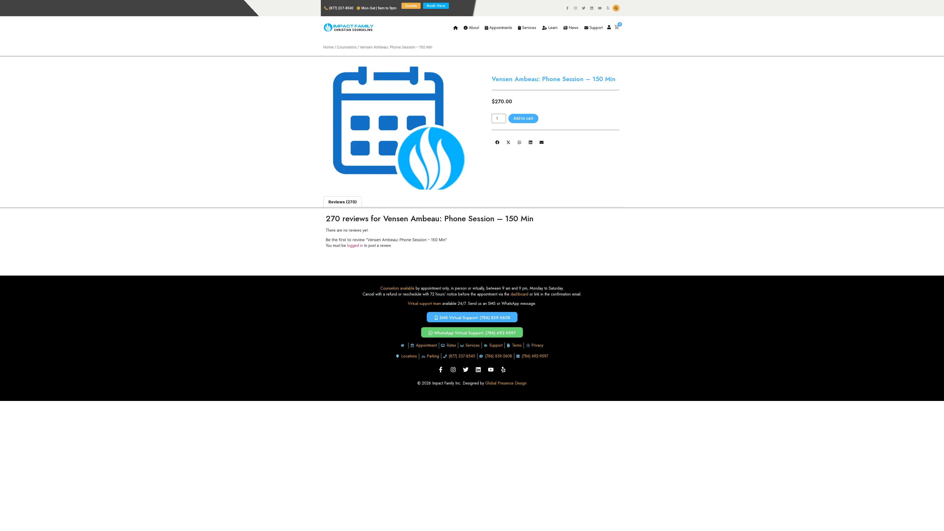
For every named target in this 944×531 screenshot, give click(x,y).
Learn (552, 27)
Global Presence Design (506, 383)
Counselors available (397, 288)
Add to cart (523, 118)
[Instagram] (575, 8)
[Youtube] (599, 8)
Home (328, 47)
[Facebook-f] (567, 8)
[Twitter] (583, 8)
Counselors (346, 47)
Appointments (500, 27)
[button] (616, 8)
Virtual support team (424, 303)
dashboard (519, 294)
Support (595, 27)
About (473, 27)
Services (528, 27)
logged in (355, 245)
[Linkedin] (591, 8)
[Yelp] (608, 8)
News (572, 27)
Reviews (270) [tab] (342, 201)
